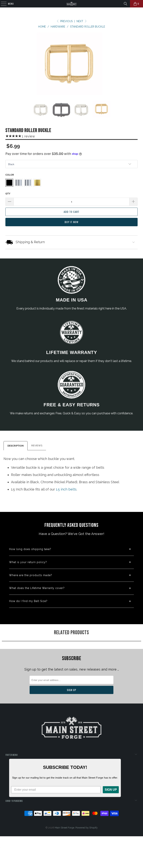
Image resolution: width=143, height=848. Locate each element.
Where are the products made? (30, 575)
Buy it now (71, 222)
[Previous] (12, 63)
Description (15, 445)
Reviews (36, 445)
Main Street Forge (64, 827)
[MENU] (2, 3)
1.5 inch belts (66, 489)
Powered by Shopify (86, 827)
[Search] (125, 3)
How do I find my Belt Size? (28, 601)
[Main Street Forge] (71, 3)
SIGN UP (111, 789)
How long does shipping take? (30, 549)
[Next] (130, 63)
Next (80, 21)
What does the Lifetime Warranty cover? (37, 588)
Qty (7, 193)
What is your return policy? (28, 562)
